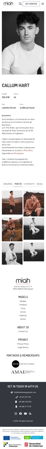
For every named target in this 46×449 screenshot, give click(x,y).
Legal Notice (23, 347)
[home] (8, 4)
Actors (23, 312)
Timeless (23, 305)
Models (23, 301)
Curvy (23, 308)
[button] (42, 3)
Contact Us (23, 331)
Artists (23, 319)
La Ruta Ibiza (27, 150)
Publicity (23, 315)
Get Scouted (31, 4)
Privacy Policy (23, 344)
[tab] (8, 184)
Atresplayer (19, 153)
